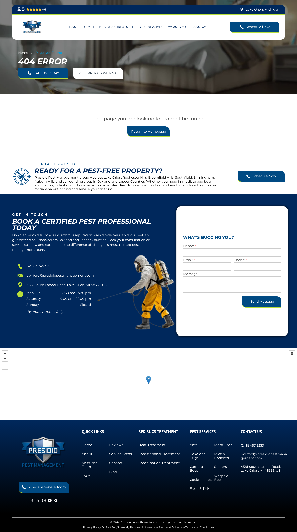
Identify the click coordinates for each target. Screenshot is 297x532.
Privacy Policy (92, 527)
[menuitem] (74, 27)
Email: (188, 260)
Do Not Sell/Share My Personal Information (130, 527)
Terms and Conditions (199, 527)
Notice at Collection (172, 527)
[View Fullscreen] (5, 366)
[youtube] (49, 501)
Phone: (239, 260)
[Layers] (292, 353)
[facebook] (32, 501)
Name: (188, 246)
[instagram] (43, 501)
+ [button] (5, 353)
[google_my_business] (55, 501)
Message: (190, 274)
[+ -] (148, 384)
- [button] (5, 358)
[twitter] (38, 501)
